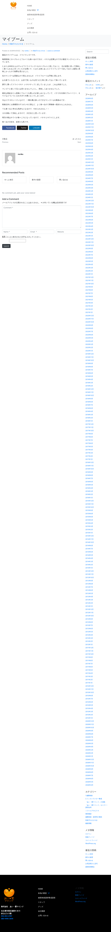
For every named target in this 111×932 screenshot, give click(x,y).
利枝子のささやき (39, 51)
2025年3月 (89, 153)
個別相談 (88, 814)
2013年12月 (89, 571)
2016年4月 (89, 488)
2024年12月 (89, 162)
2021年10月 (89, 284)
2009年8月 (89, 734)
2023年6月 (89, 220)
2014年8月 (89, 545)
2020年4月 (89, 341)
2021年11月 (89, 280)
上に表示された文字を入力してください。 (25, 237)
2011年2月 (89, 679)
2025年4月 (89, 149)
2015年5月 (89, 520)
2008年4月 (89, 785)
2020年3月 (89, 344)
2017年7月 (89, 440)
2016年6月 (89, 482)
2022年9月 (89, 248)
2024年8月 (89, 175)
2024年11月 (89, 165)
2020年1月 (89, 351)
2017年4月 (89, 450)
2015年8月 (89, 513)
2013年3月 (89, 600)
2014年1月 (89, 568)
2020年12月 (89, 315)
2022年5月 (89, 261)
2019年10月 (89, 360)
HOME (29, 6)
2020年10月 (89, 322)
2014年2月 (89, 565)
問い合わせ (89, 68)
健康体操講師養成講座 (35, 15)
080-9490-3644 (7, 919)
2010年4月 (89, 708)
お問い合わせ (32, 32)
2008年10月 (89, 766)
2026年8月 (89, 98)
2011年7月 (89, 664)
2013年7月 (89, 587)
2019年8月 (89, 367)
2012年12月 (89, 609)
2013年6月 (89, 590)
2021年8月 (89, 290)
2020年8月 (89, 328)
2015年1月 (89, 533)
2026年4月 (89, 111)
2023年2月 (89, 232)
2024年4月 (89, 188)
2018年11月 (89, 392)
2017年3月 (89, 453)
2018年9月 (89, 399)
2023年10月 (89, 207)
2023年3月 (89, 229)
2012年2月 (89, 641)
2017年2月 (89, 456)
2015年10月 (89, 507)
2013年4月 (89, 596)
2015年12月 (89, 501)
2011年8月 (89, 660)
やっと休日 (89, 61)
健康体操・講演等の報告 (93, 817)
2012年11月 (89, 612)
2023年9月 (89, 210)
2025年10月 (89, 130)
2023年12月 (89, 200)
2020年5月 (89, 338)
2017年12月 (89, 424)
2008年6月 (89, 778)
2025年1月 (89, 159)
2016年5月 (89, 485)
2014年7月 (89, 549)
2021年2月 (89, 309)
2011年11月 (89, 651)
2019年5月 (89, 376)
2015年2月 (89, 529)
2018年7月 (89, 405)
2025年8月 (89, 137)
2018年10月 (89, 395)
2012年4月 (89, 635)
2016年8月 (89, 475)
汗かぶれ (88, 85)
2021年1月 (89, 312)
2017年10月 (89, 430)
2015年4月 (89, 523)
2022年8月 (89, 252)
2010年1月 (89, 718)
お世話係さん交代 (91, 71)
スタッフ (30, 19)
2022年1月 (89, 274)
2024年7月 (89, 178)
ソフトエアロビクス (92, 811)
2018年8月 (89, 402)
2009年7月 (89, 737)
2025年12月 (89, 124)
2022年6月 (89, 258)
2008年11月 (89, 762)
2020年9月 (89, 325)
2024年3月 (89, 191)
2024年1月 (89, 197)
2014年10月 (89, 542)
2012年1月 (89, 644)
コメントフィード (91, 840)
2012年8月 (89, 622)
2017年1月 (89, 459)
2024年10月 (89, 169)
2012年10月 (89, 616)
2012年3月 (89, 638)
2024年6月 (89, 181)
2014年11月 (89, 539)
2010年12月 (89, 686)
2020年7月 (89, 331)
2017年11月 (89, 427)
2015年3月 (89, 526)
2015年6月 (89, 517)
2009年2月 (89, 753)
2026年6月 (89, 105)
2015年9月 (89, 510)
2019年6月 (89, 373)
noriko (26, 51)
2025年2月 (89, 156)
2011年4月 (89, 673)
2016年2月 (89, 494)
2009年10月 (89, 727)
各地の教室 (31, 10)
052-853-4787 (6, 916)
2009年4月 (89, 747)
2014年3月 (89, 561)
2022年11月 (89, 242)
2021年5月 (89, 300)
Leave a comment (53, 51)
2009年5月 (89, 743)
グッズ (29, 23)
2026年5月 (89, 108)
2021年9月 (89, 287)
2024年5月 (89, 185)
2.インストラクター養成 (93, 799)
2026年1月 (89, 121)
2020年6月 (89, 335)
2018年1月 (89, 421)
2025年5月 (89, 146)
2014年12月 (89, 536)
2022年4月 (89, 264)
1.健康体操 (89, 795)
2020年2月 (89, 347)
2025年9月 (89, 133)
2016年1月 (89, 497)
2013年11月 (89, 574)
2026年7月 (89, 101)
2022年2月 (89, 271)
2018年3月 (89, 414)
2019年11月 (89, 357)
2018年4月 (89, 411)
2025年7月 (89, 140)
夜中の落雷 (89, 64)
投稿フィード (90, 837)
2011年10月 (89, 654)
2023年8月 (89, 213)
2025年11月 (89, 127)
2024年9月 (89, 172)
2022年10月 (89, 245)
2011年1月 (89, 683)
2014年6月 (89, 552)
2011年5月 (89, 670)
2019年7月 (89, 370)
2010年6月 (89, 702)
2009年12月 (89, 721)
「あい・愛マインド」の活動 (95, 802)
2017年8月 (89, 437)
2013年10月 (89, 577)
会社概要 (30, 28)
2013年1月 (89, 606)
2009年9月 (89, 731)
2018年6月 (89, 408)
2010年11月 (89, 689)
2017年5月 (89, 446)
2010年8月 (89, 695)
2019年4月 (89, 379)
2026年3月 (89, 114)
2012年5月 (89, 632)
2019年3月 (89, 383)
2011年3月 (89, 676)
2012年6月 (89, 628)
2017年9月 (89, 434)
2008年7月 (89, 775)
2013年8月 (89, 584)
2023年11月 (89, 204)
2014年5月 (89, 555)
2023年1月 (89, 236)
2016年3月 (89, 491)
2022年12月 (89, 239)
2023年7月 (89, 216)
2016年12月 (89, 462)
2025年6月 (89, 143)
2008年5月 (89, 782)
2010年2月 (89, 715)
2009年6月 (89, 740)
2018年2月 (89, 418)
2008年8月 (89, 772)
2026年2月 (89, 117)
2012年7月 (89, 625)
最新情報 (88, 823)
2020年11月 (89, 319)
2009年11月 (89, 724)
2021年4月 (89, 303)
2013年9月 (89, 580)
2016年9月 (89, 472)
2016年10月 (89, 469)
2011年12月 (89, 648)
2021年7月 (89, 293)
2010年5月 (89, 705)
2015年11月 (89, 504)
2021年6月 (89, 296)
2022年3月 (89, 268)
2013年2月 (89, 603)
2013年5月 (89, 593)
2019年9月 (89, 363)
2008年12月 (89, 759)
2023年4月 (89, 226)
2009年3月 (89, 750)
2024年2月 (89, 194)
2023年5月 (89, 223)
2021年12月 (89, 277)
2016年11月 (89, 466)
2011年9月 (89, 657)
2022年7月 (89, 255)
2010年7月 (89, 699)
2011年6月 (89, 667)
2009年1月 (89, 756)
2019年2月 (89, 386)
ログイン (88, 834)
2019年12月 (89, 354)
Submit (6, 246)
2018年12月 (89, 389)
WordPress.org (90, 843)
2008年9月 (89, 769)
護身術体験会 (90, 74)
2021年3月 (89, 306)
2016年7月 (89, 478)
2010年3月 (89, 711)
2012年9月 (89, 619)
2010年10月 (89, 692)
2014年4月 (89, 558)
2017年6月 (89, 443)
